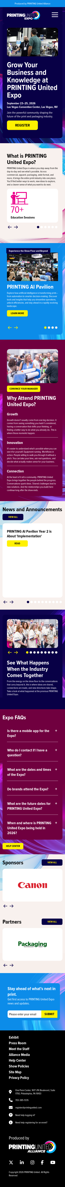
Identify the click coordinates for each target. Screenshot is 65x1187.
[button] (38, 227)
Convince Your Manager (23, 389)
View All (13, 517)
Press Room (17, 1043)
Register (22, 125)
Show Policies (19, 1066)
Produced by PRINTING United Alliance (32, 3)
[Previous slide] (10, 227)
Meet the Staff (19, 1048)
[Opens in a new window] (32, 1152)
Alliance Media (19, 1054)
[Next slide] (16, 227)
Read (17, 543)
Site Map (15, 1072)
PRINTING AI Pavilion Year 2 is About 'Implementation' (29, 534)
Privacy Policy (19, 1077)
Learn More (17, 313)
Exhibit (14, 1037)
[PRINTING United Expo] (23, 15)
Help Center (13, 846)
